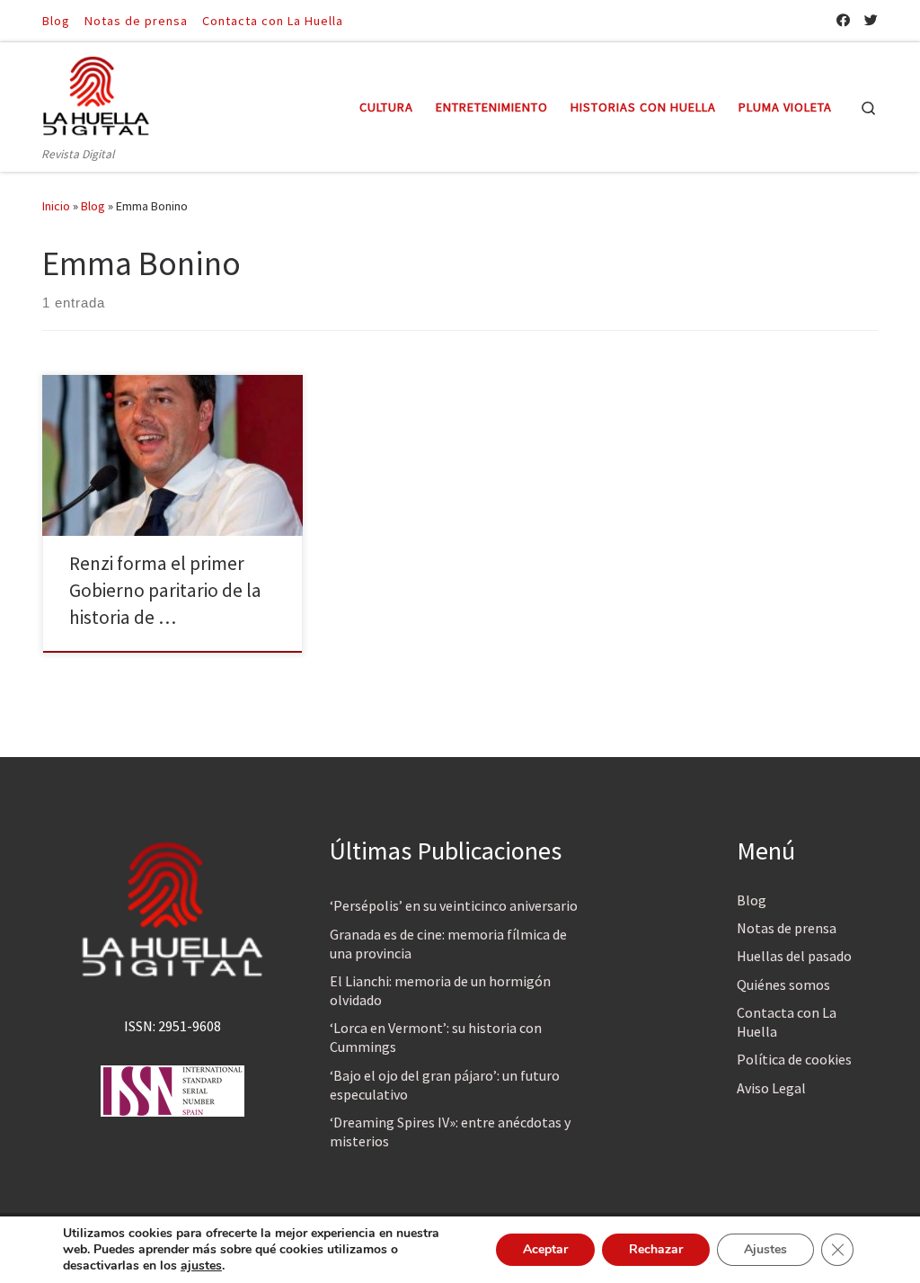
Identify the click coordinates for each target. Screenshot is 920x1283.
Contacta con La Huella (786, 1021)
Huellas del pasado (794, 956)
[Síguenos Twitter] (871, 20)
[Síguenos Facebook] (843, 20)
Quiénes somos (783, 984)
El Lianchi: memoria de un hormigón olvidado (440, 990)
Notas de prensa (786, 928)
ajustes (201, 1266)
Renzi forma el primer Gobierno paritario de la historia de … (165, 590)
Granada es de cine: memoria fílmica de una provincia (448, 943)
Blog (93, 206)
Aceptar (545, 1249)
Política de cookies (794, 1059)
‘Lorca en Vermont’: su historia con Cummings (436, 1037)
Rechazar (656, 1249)
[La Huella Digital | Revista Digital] (96, 93)
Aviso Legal (771, 1088)
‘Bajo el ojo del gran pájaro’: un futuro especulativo (445, 1084)
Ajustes (765, 1249)
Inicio (56, 206)
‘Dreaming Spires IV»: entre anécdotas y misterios (450, 1131)
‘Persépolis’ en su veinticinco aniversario (454, 905)
